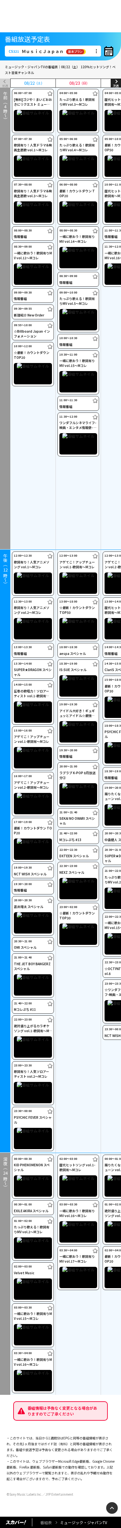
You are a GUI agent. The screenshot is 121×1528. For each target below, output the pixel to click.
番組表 (46, 1522)
